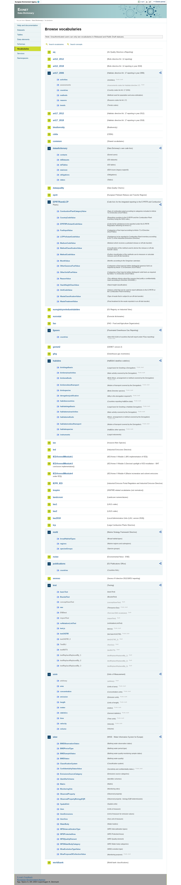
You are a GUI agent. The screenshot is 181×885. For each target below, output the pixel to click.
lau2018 (57, 518)
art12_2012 (58, 59)
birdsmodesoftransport (69, 385)
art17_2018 (58, 120)
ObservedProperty (67, 794)
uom (55, 674)
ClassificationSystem (68, 764)
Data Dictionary (37, 20)
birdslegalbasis (66, 367)
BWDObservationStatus (69, 744)
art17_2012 (58, 113)
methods (63, 95)
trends (62, 105)
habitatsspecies (66, 429)
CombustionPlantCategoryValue (73, 211)
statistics (63, 713)
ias (54, 443)
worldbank (58, 862)
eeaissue (63, 170)
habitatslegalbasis (67, 406)
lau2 (55, 511)
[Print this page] (147, 2)
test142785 (64, 634)
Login (142, 2)
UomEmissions (66, 814)
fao (54, 323)
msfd (55, 532)
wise (55, 737)
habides (57, 361)
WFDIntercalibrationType (70, 829)
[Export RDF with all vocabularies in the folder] (160, 73)
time (62, 718)
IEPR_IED (58, 483)
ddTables (64, 165)
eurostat (57, 316)
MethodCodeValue (67, 254)
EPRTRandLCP (61, 202)
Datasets (21, 30)
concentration (65, 691)
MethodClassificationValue (71, 248)
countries (64, 90)
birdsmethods (66, 378)
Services (20, 53)
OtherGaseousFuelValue (70, 266)
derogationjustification (69, 396)
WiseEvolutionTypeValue (70, 849)
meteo (62, 708)
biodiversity (59, 127)
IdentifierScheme (67, 779)
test (55, 585)
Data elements (23, 39)
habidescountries (67, 401)
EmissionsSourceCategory (71, 774)
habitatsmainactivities (69, 412)
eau (61, 607)
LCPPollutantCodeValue (70, 237)
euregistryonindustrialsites (66, 309)
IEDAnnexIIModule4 (63, 473)
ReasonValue (65, 279)
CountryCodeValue (67, 218)
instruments (65, 435)
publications (59, 564)
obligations (64, 175)
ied (54, 450)
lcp (54, 525)
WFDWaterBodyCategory (70, 844)
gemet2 (56, 347)
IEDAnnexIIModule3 (63, 463)
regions (63, 544)
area (62, 686)
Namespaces (22, 58)
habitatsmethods (67, 417)
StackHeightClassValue (69, 285)
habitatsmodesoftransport (70, 424)
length (62, 702)
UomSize (64, 819)
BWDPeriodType (66, 748)
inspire (56, 490)
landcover (58, 497)
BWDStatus (64, 759)
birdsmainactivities (68, 373)
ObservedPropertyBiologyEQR (72, 799)
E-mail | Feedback (24, 877)
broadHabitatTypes (67, 539)
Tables (20, 35)
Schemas (21, 44)
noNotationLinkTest (68, 623)
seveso (56, 578)
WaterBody (64, 824)
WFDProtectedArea (68, 834)
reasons (63, 100)
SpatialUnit (64, 804)
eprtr (55, 195)
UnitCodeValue (66, 290)
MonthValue (65, 261)
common (57, 141)
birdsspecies (65, 390)
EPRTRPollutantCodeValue (71, 224)
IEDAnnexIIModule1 (63, 457)
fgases (56, 330)
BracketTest (65, 597)
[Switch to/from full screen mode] (150, 2)
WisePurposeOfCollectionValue (73, 854)
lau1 (55, 504)
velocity (63, 724)
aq (54, 52)
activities (63, 80)
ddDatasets (64, 160)
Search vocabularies (56, 44)
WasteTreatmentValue (69, 301)
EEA (28, 2)
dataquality (58, 188)
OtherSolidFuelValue (68, 272)
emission (64, 697)
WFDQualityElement (68, 839)
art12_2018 (58, 66)
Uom (62, 809)
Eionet (28, 20)
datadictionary (60, 148)
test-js (62, 628)
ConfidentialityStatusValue (71, 769)
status (62, 180)
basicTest (64, 592)
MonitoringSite (66, 789)
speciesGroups (66, 549)
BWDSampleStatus (68, 754)
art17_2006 (58, 73)
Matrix (62, 784)
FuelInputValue (66, 230)
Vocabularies (23, 49)
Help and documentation (27, 25)
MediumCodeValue (68, 243)
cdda (55, 134)
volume (63, 729)
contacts (63, 155)
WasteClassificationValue (70, 296)
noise (55, 557)
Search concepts (76, 44)
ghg (55, 354)
